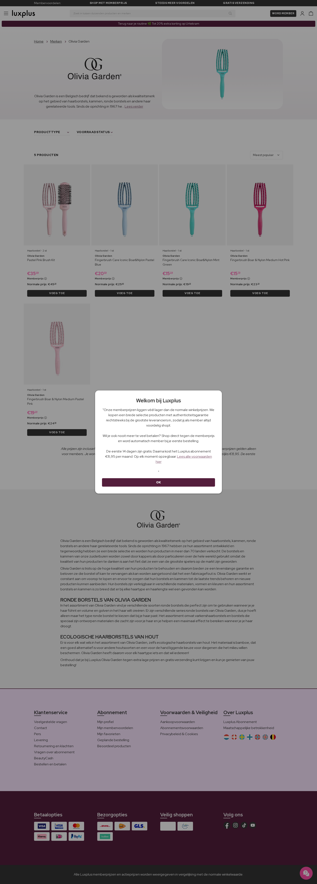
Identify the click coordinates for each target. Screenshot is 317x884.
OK (158, 482)
